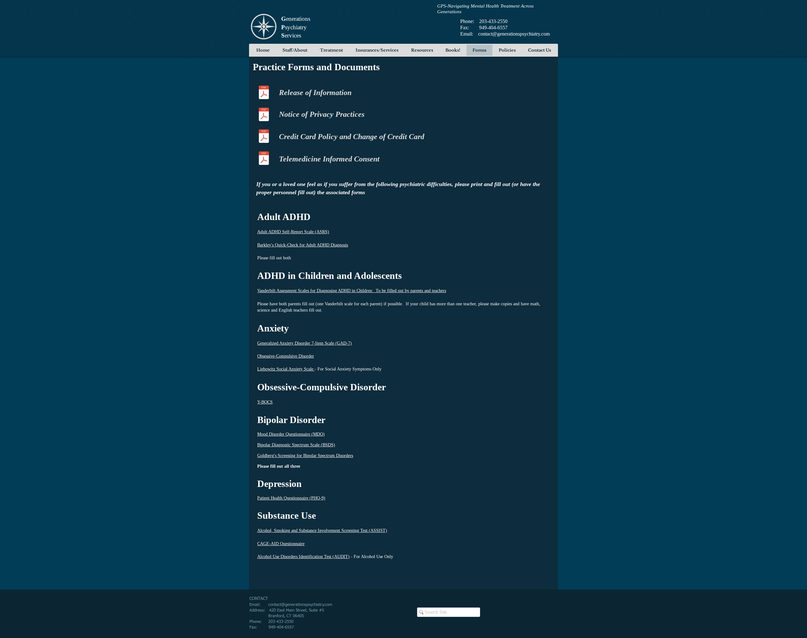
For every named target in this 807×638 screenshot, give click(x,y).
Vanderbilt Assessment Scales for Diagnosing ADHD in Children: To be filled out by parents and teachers (351, 290)
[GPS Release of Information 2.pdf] (263, 93)
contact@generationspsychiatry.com (514, 34)
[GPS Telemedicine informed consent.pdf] (263, 159)
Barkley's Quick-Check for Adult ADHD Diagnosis (302, 245)
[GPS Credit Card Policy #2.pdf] (263, 136)
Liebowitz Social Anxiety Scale (286, 369)
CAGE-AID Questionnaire (281, 543)
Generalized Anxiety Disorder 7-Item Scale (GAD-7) (304, 343)
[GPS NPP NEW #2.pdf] (263, 115)
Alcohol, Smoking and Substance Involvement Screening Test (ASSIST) (322, 530)
